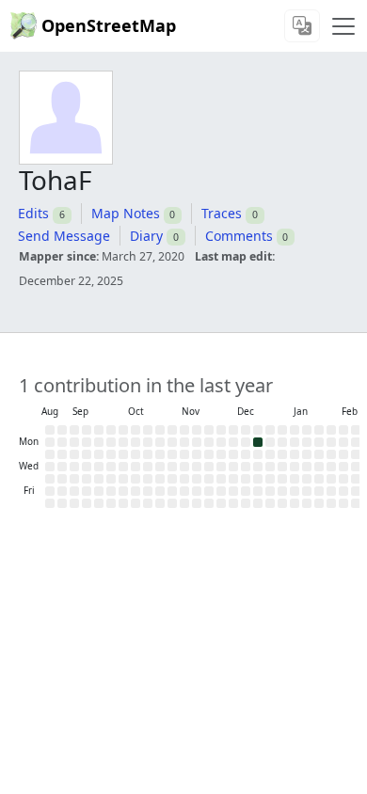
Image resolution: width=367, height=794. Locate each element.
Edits (33, 213)
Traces (221, 213)
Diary (146, 236)
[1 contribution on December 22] (258, 442)
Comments (239, 236)
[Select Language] (302, 25)
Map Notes (125, 213)
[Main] (343, 26)
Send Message (64, 236)
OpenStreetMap (108, 25)
